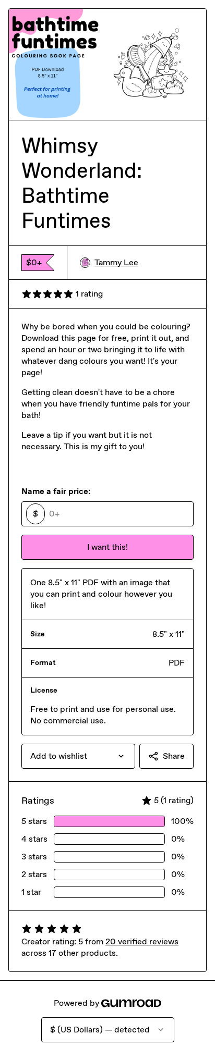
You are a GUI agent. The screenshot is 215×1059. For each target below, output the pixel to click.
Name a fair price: (55, 491)
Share (174, 756)
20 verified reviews (141, 941)
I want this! (107, 547)
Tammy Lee (116, 262)
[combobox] (78, 756)
